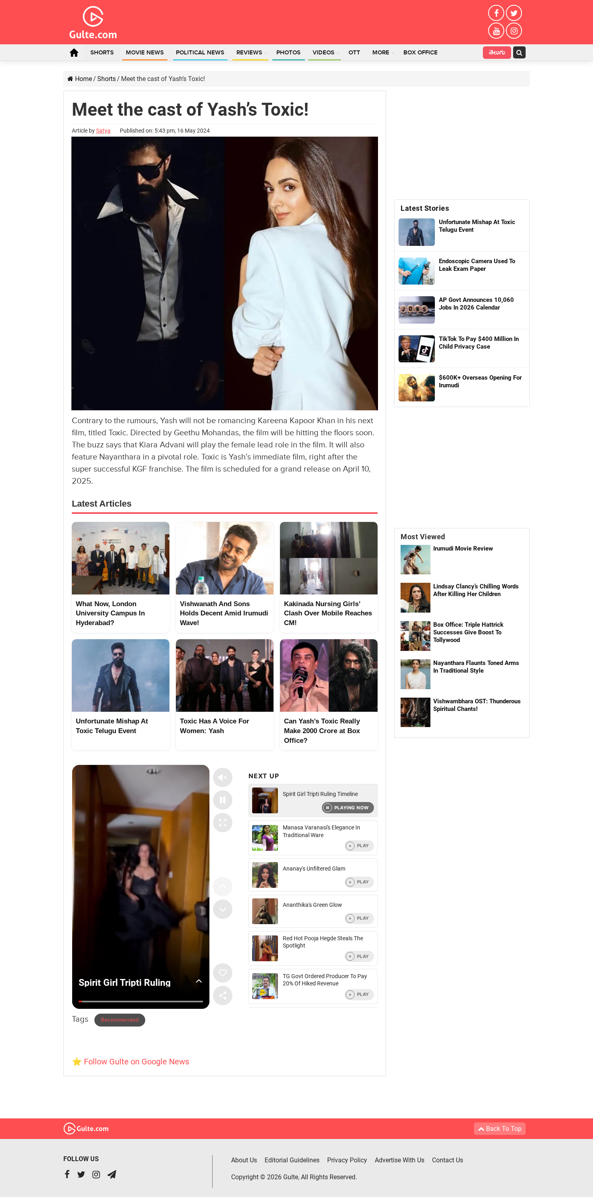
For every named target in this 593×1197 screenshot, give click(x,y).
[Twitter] (514, 13)
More (380, 52)
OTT (354, 52)
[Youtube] (496, 31)
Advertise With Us (399, 1160)
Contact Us (447, 1160)
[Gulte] (93, 20)
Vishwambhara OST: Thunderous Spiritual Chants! (477, 705)
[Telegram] (111, 1175)
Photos (288, 52)
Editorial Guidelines (292, 1160)
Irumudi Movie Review (463, 548)
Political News (200, 52)
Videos (323, 52)
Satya (103, 130)
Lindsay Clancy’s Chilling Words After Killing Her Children (476, 590)
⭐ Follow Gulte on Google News (130, 1061)
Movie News (145, 52)
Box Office (420, 52)
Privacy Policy (347, 1160)
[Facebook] (496, 13)
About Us (244, 1160)
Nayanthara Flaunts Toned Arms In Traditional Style (476, 666)
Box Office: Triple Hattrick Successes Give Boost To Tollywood (468, 632)
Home (73, 52)
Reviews (249, 52)
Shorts (102, 52)
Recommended (120, 1020)
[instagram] (514, 31)
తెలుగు (497, 53)
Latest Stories (425, 208)
